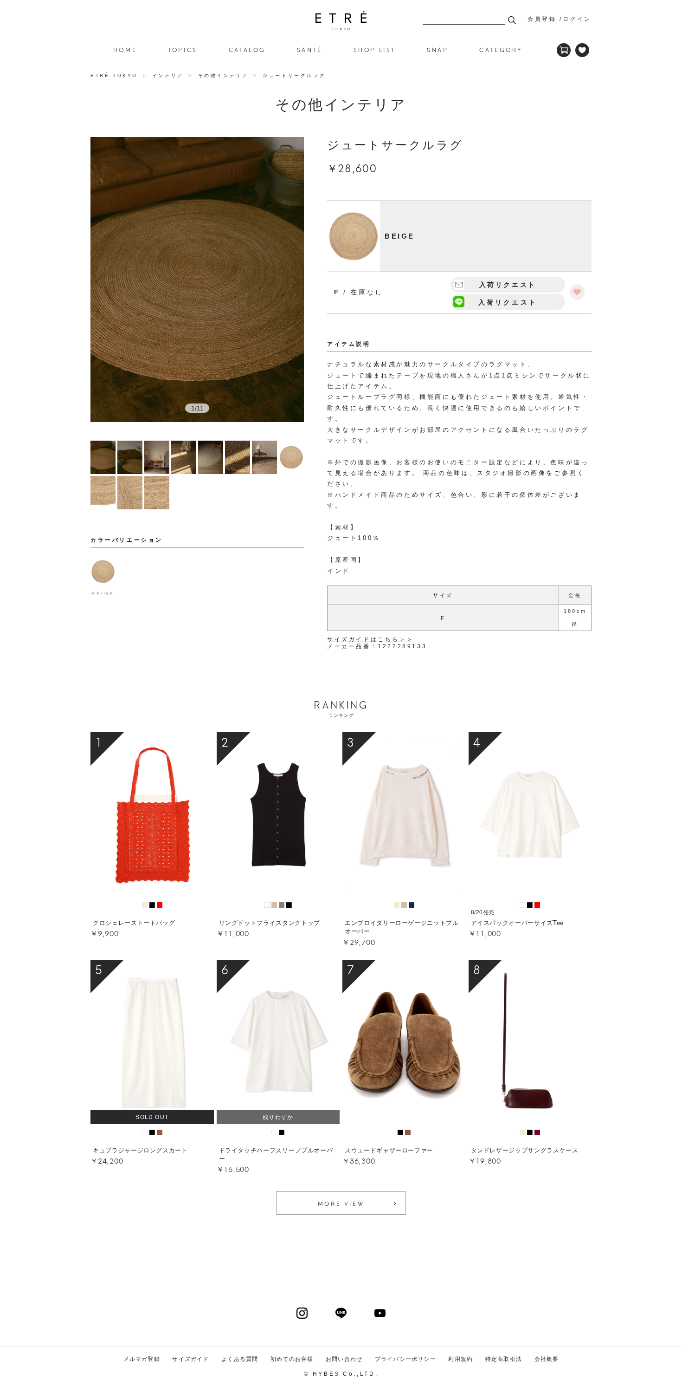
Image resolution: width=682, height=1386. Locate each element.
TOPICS (183, 49)
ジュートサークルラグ (341, 20)
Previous (102, 281)
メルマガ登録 (141, 1359)
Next (292, 281)
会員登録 (542, 19)
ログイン (577, 19)
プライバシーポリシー (405, 1359)
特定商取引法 (503, 1359)
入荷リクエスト (507, 302)
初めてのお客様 (291, 1359)
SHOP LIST (375, 49)
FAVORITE (582, 50)
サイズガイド (190, 1359)
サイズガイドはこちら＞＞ (370, 639)
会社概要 (546, 1359)
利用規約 (460, 1359)
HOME (125, 49)
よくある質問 (239, 1359)
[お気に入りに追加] (577, 292)
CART (564, 50)
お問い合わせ (344, 1359)
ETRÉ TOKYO (115, 75)
